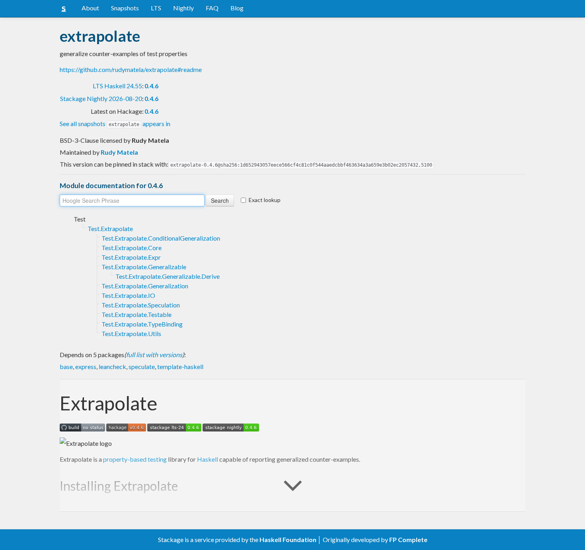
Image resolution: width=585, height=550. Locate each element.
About (90, 8)
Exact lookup (265, 199)
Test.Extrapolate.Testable (136, 314)
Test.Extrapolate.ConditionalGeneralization (160, 238)
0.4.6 (151, 85)
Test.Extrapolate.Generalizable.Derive (167, 276)
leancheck (112, 366)
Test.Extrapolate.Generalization (144, 286)
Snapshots (125, 8)
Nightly (183, 8)
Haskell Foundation (287, 539)
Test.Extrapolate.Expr (131, 257)
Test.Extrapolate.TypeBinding (142, 324)
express (85, 366)
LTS (156, 8)
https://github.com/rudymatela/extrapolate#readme (131, 69)
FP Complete (408, 539)
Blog (237, 8)
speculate (142, 366)
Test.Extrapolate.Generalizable (143, 266)
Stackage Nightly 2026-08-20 (101, 98)
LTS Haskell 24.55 (117, 85)
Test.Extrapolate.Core (131, 247)
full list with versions (154, 354)
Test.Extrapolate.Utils (131, 333)
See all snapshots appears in (115, 123)
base (66, 366)
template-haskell (180, 366)
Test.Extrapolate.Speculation (140, 305)
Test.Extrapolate (110, 228)
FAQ (212, 8)
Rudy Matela (119, 152)
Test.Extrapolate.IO (128, 295)
